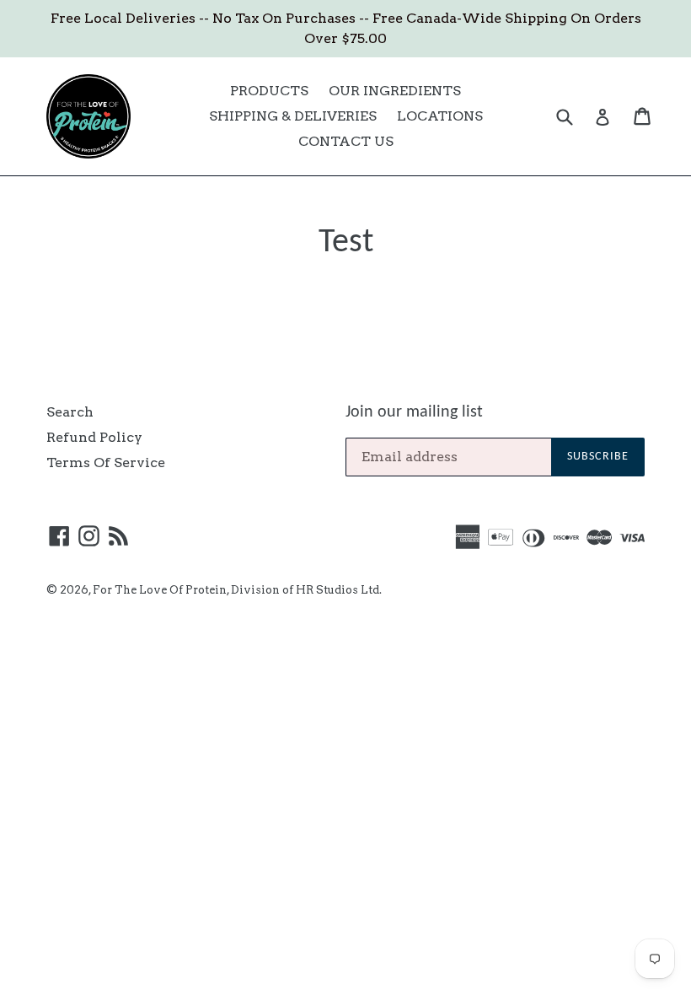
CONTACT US (346, 141)
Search (70, 412)
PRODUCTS (269, 91)
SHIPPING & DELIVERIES (293, 116)
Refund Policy (94, 437)
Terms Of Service (105, 462)
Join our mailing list (414, 412)
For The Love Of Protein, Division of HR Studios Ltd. (237, 590)
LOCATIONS (440, 116)
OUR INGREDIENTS (395, 91)
